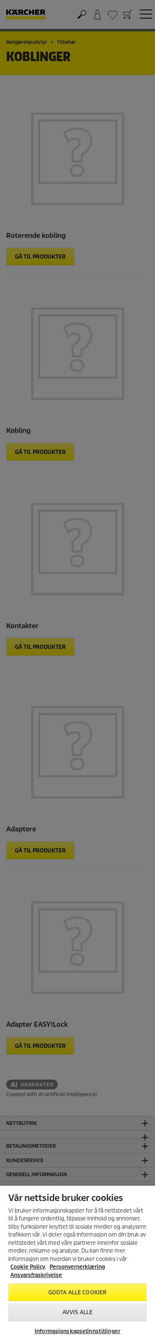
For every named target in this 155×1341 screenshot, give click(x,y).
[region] (77, 1263)
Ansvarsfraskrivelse (36, 1275)
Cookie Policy (27, 1266)
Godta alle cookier (77, 1292)
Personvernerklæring (77, 1266)
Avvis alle (77, 1312)
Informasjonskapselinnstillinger (77, 1331)
